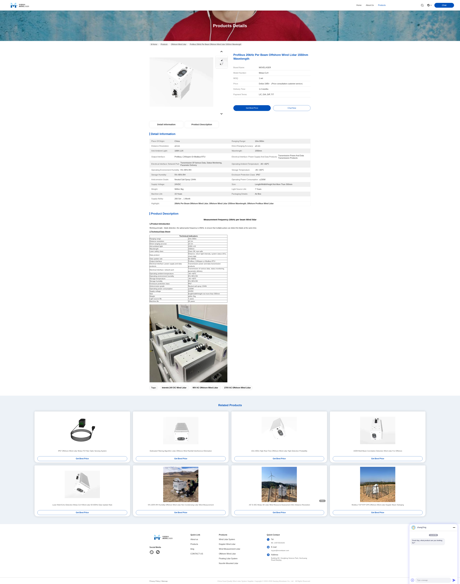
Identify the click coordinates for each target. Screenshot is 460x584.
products (382, 5)
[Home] (163, 540)
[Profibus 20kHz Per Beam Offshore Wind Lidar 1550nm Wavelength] (181, 82)
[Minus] (454, 527)
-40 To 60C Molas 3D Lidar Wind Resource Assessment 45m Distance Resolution (279, 505)
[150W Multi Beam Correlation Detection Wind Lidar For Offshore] (377, 430)
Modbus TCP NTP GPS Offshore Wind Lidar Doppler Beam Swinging (378, 505)
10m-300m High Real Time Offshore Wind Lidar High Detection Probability (279, 451)
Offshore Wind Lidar (178, 44)
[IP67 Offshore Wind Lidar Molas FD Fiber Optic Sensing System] (82, 430)
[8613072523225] (152, 552)
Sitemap (164, 581)
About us (194, 539)
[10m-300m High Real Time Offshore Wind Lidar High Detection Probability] (279, 430)
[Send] (454, 580)
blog (192, 549)
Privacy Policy (155, 581)
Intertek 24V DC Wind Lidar (174, 388)
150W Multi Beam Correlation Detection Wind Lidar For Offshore (377, 451)
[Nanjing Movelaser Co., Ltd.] (19, 5)
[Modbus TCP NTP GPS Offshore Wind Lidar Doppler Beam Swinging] (377, 484)
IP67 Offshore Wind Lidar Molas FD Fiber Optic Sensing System (82, 451)
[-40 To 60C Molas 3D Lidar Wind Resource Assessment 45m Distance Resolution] (279, 484)
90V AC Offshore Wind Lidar (205, 388)
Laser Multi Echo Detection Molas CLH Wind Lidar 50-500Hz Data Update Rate (82, 505)
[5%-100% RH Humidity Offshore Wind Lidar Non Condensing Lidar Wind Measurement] (180, 484)
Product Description (201, 124)
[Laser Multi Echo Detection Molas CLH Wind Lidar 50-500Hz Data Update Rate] (82, 484)
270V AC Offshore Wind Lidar (237, 388)
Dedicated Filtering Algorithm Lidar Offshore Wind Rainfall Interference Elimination (181, 451)
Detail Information (166, 124)
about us (370, 5)
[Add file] (412, 580)
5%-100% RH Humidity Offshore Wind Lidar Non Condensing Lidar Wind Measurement (181, 505)
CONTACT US (196, 554)
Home (359, 5)
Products (164, 44)
